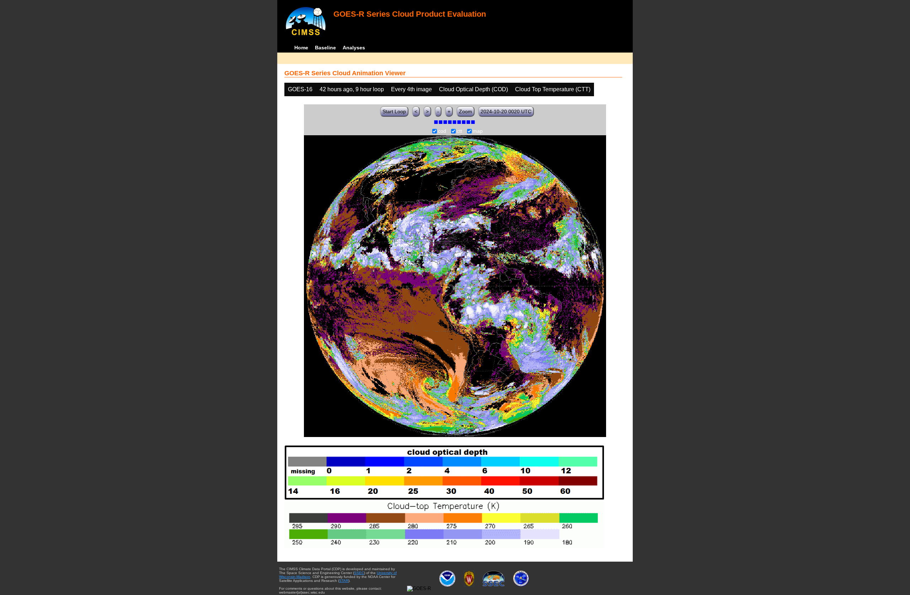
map (478, 131)
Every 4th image (411, 89)
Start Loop (394, 111)
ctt (459, 131)
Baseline (325, 47)
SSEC (359, 573)
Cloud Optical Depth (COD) (473, 89)
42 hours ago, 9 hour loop (352, 89)
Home (301, 47)
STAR (343, 581)
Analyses (354, 47)
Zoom (465, 111)
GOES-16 (300, 89)
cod (442, 131)
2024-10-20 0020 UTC (506, 111)
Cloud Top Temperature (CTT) (552, 89)
